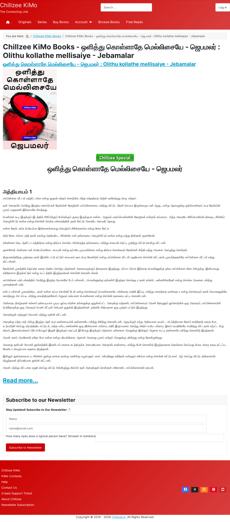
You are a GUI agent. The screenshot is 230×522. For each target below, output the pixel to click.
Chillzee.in (119, 517)
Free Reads (134, 22)
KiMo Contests (11, 476)
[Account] (90, 22)
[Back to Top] (223, 515)
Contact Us (9, 487)
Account (81, 22)
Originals (24, 22)
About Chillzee (11, 499)
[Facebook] (185, 489)
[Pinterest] (213, 489)
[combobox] (126, 7)
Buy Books (61, 22)
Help (4, 482)
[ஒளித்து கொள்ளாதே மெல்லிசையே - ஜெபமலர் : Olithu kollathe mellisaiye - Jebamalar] (30, 109)
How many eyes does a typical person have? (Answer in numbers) (51, 436)
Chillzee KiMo (10, 470)
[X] (194, 489)
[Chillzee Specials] (115, 157)
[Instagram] (204, 489)
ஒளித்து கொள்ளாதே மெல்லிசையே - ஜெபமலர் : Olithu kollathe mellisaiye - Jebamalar (99, 64)
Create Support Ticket (16, 493)
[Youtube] (222, 489)
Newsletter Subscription (17, 505)
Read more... (20, 380)
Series (42, 22)
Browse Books (109, 22)
